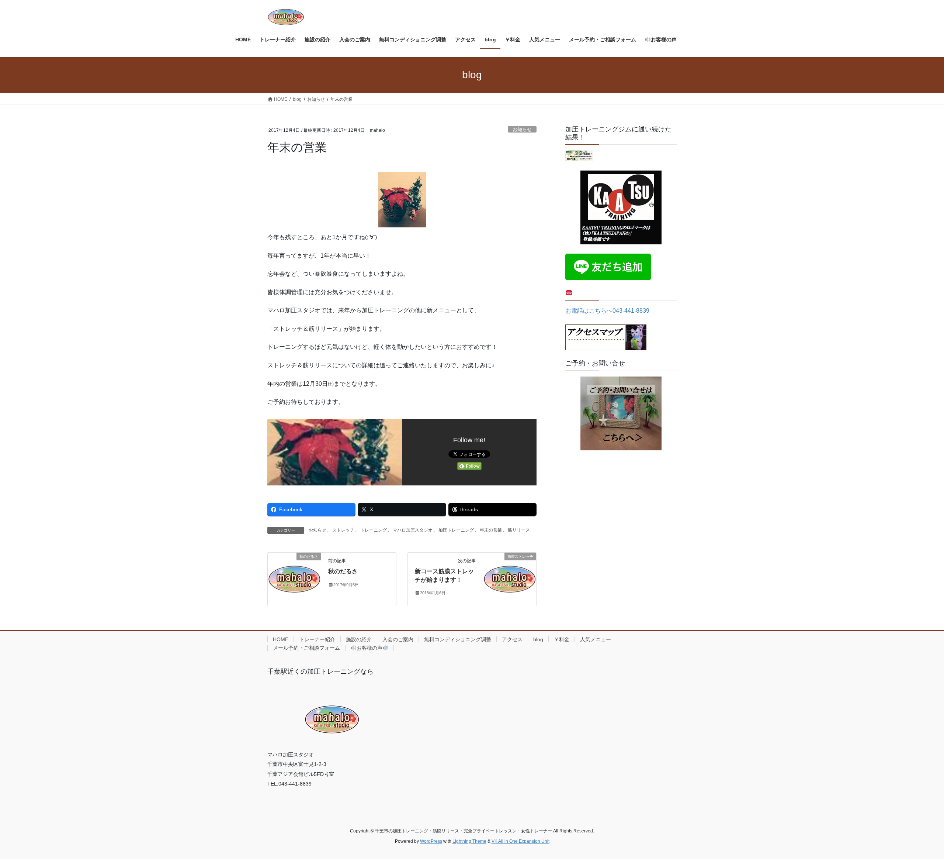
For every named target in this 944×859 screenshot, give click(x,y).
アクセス (512, 639)
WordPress (431, 841)
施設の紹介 (359, 639)
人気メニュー (595, 639)
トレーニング (373, 530)
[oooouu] (579, 155)
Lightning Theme (469, 841)
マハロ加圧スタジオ (413, 530)
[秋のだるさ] (294, 578)
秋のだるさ (343, 571)
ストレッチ (343, 530)
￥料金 (561, 639)
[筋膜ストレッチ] (509, 578)
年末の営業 (491, 530)
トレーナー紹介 (317, 639)
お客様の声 (369, 648)
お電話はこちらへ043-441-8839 (607, 310)
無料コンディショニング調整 (457, 639)
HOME (280, 639)
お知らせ (522, 129)
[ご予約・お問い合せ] (621, 413)
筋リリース (519, 530)
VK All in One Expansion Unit (520, 841)
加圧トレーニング (456, 530)
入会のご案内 (397, 639)
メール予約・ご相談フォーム (306, 648)
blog (538, 639)
